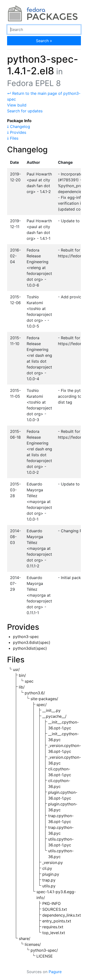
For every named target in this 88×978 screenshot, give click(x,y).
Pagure (55, 971)
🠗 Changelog (18, 126)
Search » (44, 40)
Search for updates (25, 110)
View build (16, 105)
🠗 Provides (16, 132)
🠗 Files (12, 138)
